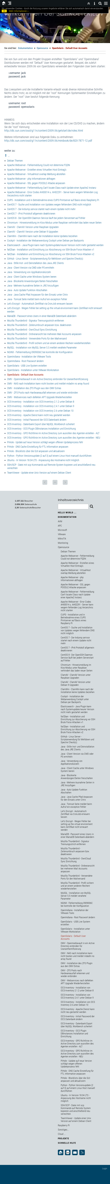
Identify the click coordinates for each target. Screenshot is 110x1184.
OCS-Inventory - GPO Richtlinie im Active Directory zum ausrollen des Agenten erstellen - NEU (53, 437)
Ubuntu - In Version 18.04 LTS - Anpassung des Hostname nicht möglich (43, 460)
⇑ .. (7, 156)
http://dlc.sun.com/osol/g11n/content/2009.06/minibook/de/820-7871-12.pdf (48, 140)
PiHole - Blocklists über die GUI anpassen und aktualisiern (36, 451)
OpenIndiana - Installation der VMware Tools (29, 356)
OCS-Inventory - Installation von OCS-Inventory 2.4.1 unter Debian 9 (40, 406)
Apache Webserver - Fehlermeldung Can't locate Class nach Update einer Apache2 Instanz (51, 187)
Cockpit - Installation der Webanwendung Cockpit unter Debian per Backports (45, 240)
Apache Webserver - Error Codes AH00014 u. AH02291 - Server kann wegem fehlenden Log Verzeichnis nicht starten (77, 606)
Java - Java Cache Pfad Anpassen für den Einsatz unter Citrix (37, 294)
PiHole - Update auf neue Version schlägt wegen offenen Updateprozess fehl (45, 442)
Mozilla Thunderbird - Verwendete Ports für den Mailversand (37, 338)
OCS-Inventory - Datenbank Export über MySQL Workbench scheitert (41, 424)
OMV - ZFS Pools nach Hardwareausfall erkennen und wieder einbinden (42, 392)
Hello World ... (67, 512)
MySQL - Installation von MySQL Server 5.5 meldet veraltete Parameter (42, 347)
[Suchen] (100, 3)
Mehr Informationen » (18, 11)
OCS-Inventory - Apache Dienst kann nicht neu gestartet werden (38, 415)
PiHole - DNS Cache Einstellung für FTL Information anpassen (37, 446)
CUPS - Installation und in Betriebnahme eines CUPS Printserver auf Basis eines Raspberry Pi (53, 200)
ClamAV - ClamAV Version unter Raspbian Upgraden (33, 227)
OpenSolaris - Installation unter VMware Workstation (33, 370)
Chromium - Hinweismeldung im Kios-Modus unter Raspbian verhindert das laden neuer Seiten (54, 222)
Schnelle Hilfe (67, 1143)
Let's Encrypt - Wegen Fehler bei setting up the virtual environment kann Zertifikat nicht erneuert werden (77, 825)
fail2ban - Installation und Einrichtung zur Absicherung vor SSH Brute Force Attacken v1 (50, 249)
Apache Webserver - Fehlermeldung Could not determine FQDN (38, 165)
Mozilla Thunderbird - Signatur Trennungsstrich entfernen (35, 320)
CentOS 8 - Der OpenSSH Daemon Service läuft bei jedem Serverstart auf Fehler (46, 217)
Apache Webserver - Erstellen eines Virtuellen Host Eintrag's (36, 169)
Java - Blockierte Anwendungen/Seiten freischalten (32, 281)
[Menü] (106, 3)
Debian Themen (15, 160)
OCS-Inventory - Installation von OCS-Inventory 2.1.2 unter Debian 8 (40, 401)
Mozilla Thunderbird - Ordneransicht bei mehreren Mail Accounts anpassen (44, 334)
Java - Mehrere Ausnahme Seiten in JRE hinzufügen (33, 285)
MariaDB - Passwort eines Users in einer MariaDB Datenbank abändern (41, 315)
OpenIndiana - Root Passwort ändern (25, 361)
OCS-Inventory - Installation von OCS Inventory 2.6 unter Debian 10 (40, 410)
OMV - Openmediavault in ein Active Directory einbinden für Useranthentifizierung (47, 379)
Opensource (42, 48)
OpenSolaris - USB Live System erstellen (27, 365)
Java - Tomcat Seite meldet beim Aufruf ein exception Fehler (37, 299)
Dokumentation (25, 48)
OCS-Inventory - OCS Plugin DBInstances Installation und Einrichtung (41, 428)
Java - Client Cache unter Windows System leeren (31, 276)
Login (104, 1168)
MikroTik (62, 538)
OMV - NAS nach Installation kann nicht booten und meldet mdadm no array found (48, 383)
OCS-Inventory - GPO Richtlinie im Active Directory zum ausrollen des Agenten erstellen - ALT (53, 433)
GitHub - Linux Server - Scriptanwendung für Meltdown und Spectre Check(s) (45, 258)
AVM (60, 521)
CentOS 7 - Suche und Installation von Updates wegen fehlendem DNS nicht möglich (49, 204)
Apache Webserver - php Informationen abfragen (31, 178)
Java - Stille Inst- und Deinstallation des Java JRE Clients (35, 263)
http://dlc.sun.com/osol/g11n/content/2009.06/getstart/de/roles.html (43, 130)
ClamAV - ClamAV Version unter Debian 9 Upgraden (32, 231)
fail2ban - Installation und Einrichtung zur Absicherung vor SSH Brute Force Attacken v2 (50, 254)
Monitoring (63, 542)
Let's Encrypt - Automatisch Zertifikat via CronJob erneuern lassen (40, 303)
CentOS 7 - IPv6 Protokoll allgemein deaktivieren (31, 213)
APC (60, 525)
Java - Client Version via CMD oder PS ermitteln (30, 267)
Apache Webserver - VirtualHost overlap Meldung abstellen (36, 174)
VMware (62, 534)
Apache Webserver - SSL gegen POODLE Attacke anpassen (36, 183)
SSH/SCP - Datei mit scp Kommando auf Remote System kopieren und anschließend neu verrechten (76, 1109)
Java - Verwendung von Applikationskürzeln (29, 272)
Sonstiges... (63, 1129)
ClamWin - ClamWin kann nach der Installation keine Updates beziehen (42, 236)
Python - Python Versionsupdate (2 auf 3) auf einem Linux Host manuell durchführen (49, 455)
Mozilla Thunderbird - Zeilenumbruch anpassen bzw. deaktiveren (39, 325)
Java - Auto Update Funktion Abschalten (27, 290)
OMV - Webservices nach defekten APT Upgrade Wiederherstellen (39, 397)
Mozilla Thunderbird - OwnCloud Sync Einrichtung (32, 329)
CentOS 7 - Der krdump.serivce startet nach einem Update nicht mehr (41, 209)
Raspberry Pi (64, 1125)
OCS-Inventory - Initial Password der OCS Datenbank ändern (36, 419)
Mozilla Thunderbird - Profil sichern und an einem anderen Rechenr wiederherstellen (49, 343)
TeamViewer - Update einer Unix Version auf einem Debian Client (39, 472)
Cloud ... (62, 1133)
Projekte (63, 1138)
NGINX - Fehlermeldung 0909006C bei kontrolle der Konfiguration (40, 352)
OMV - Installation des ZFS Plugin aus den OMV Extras (34, 388)
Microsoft (62, 530)
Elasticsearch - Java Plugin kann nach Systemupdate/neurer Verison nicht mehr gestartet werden (55, 245)
